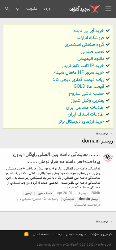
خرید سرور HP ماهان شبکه (79, 72)
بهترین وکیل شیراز (87, 100)
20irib (95, 193)
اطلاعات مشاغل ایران (85, 107)
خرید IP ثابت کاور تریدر (83, 65)
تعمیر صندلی (92, 51)
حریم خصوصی (76, 234)
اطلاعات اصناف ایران (86, 114)
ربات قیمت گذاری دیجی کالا (78, 79)
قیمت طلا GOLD (89, 86)
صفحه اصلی (41, 234)
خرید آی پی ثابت (89, 30)
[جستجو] (6, 9)
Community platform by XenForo (74, 245)
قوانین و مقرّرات (101, 234)
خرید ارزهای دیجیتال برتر (81, 121)
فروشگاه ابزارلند (90, 38)
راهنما (58, 234)
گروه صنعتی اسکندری (84, 44)
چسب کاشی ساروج (86, 93)
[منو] (108, 9)
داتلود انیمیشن (90, 58)
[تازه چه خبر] (17, 9)
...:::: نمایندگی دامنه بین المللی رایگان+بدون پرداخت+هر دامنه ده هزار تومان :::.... (56, 158)
